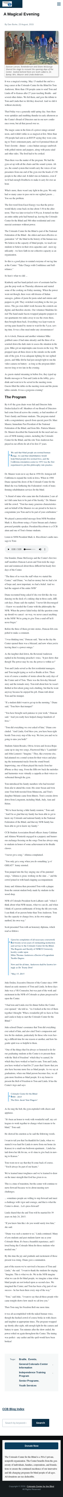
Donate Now (31, 1446)
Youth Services (27, 1385)
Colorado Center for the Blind (40, 1486)
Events (32, 1359)
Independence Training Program (32, 1374)
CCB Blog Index (13, 1409)
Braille (22, 1359)
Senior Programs (29, 1381)
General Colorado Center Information (33, 1366)
